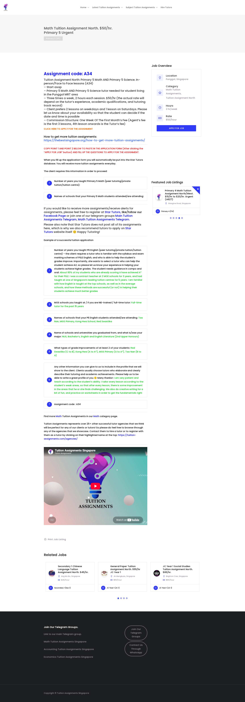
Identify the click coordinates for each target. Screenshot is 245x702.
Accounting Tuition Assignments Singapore (69, 649)
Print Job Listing (57, 539)
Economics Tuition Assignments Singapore (68, 657)
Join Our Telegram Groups (135, 633)
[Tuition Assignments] (5, 7)
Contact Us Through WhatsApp (136, 648)
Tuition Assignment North (180, 98)
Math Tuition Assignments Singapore (65, 641)
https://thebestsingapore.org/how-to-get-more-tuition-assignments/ (94, 140)
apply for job (176, 128)
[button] (84, 7)
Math (59, 416)
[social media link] (198, 692)
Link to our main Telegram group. (63, 634)
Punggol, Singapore (177, 79)
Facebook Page (55, 216)
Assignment (57, 74)
